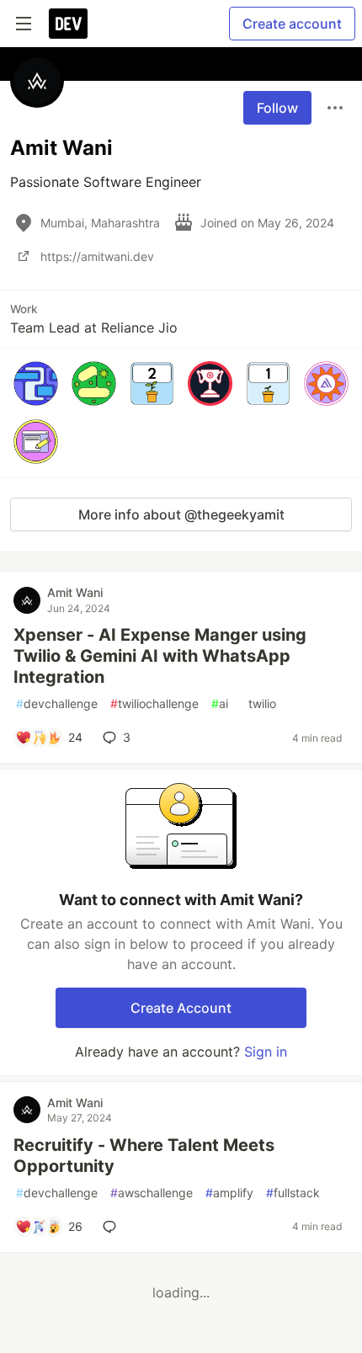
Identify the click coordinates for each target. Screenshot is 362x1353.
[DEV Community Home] (68, 23)
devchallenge (57, 703)
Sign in (265, 1051)
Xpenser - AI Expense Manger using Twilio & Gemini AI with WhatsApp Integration (159, 656)
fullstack (293, 1192)
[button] (35, 383)
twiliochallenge (154, 703)
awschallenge (151, 1192)
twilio (258, 703)
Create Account (181, 1007)
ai (219, 703)
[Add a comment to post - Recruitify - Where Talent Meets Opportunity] (113, 1227)
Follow (277, 107)
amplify (229, 1192)
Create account (292, 23)
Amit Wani (75, 592)
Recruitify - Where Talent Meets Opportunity (143, 1155)
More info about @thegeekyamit (181, 514)
